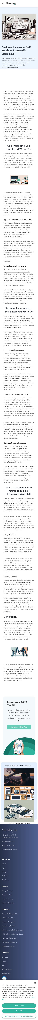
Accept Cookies (19, 1005)
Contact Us (5, 876)
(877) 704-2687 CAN (8, 845)
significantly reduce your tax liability (17, 272)
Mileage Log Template (9, 926)
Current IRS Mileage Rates (10, 914)
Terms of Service (7, 969)
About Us (5, 957)
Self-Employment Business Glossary (13, 934)
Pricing (4, 872)
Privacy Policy (6, 973)
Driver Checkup (7, 895)
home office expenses (17, 228)
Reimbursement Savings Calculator (13, 930)
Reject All (19, 1011)
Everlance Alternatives (9, 938)
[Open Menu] (2, 3)
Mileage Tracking (7, 891)
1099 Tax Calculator (8, 918)
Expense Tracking (7, 899)
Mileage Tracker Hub (8, 946)
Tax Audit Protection (8, 903)
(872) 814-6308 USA (8, 841)
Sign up (4, 864)
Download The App (19, 727)
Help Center (5, 880)
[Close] (35, 983)
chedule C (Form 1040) (12, 547)
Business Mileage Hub (9, 922)
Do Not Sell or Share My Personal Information (19, 1016)
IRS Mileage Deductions (9, 942)
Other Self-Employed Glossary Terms (17, 766)
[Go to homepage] (11, 3)
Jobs (3, 965)
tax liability (28, 167)
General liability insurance (13, 354)
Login (3, 868)
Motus (4, 961)
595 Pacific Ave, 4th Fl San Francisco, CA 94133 (10, 836)
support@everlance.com (9, 849)
